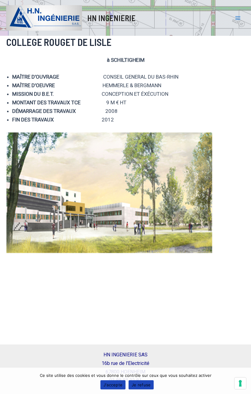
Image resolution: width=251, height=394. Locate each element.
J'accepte (112, 384)
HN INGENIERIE (111, 18)
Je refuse (141, 384)
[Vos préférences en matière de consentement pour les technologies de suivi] (240, 383)
